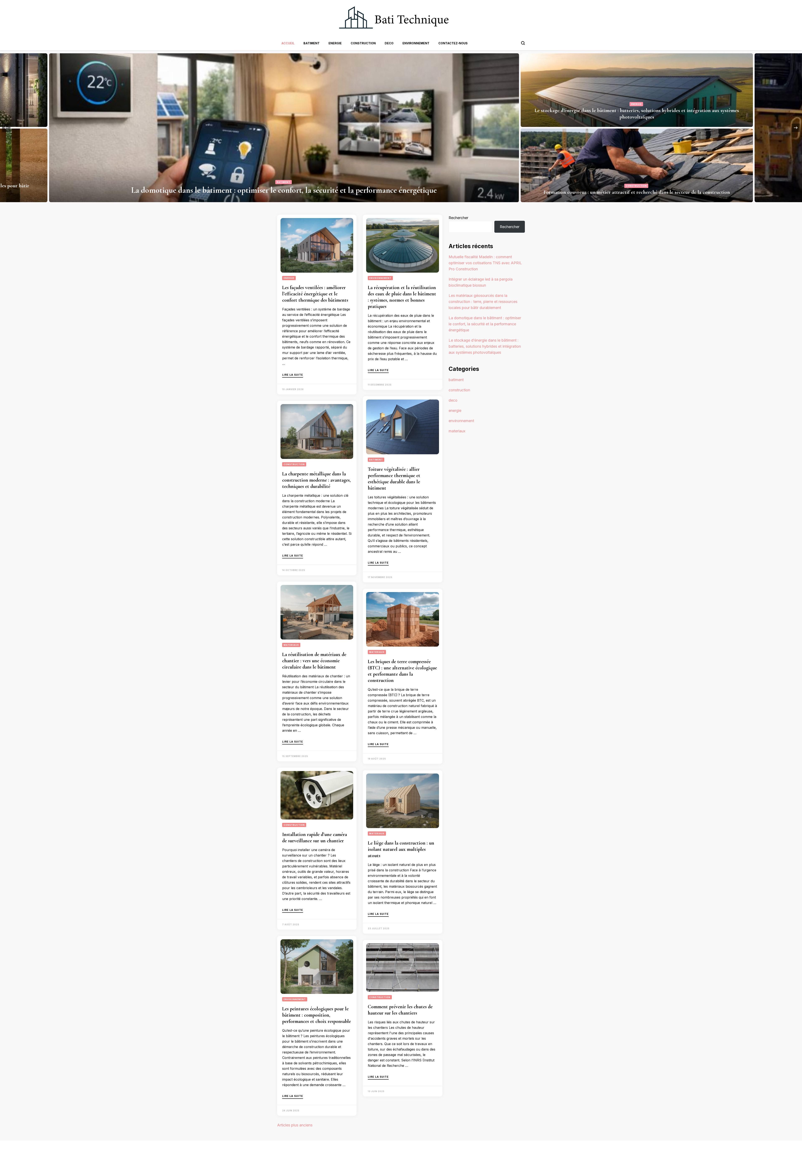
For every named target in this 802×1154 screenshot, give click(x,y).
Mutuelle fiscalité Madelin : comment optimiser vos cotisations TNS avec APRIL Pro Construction (284, 190)
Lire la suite (292, 375)
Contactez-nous (453, 43)
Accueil (287, 43)
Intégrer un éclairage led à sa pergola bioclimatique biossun (636, 117)
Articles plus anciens (294, 1125)
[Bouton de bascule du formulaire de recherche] (523, 43)
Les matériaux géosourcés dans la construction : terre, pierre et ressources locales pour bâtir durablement (637, 189)
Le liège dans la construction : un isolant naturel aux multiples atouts (401, 849)
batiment (311, 43)
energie (335, 43)
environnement (415, 43)
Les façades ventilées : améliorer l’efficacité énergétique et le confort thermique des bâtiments (315, 294)
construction (363, 43)
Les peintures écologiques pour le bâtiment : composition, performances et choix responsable (316, 1015)
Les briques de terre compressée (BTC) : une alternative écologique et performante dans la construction (402, 671)
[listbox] (401, 127)
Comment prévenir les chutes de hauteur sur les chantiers (400, 1010)
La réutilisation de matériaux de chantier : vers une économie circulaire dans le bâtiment (314, 660)
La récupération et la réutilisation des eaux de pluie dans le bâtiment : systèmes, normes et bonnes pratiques (402, 297)
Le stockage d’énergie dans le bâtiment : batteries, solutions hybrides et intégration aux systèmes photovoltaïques (485, 346)
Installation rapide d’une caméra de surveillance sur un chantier (314, 837)
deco (389, 43)
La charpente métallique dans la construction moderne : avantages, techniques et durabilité (316, 480)
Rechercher (458, 218)
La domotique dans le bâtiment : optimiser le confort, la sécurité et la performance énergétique (485, 324)
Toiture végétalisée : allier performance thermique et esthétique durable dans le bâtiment (394, 478)
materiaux (636, 179)
